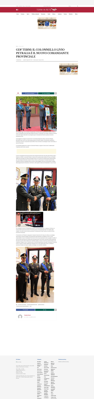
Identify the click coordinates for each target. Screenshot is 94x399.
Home (17, 14)
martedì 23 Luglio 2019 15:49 (27, 59)
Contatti (17, 6)
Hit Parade (46, 381)
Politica (52, 372)
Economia (43, 14)
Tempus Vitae (53, 395)
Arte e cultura (39, 372)
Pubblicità (20, 6)
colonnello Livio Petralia (22, 304)
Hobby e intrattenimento (47, 385)
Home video (46, 387)
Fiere (45, 376)
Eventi (45, 373)
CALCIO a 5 (39, 384)
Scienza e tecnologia (53, 387)
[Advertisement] (47, 2)
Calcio (38, 382)
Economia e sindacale (46, 371)
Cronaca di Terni (21, 46)
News (52, 366)
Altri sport (39, 361)
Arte (38, 367)
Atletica (38, 375)
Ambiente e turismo (39, 365)
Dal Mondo (46, 364)
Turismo (65, 14)
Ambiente (60, 14)
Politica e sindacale (35, 14)
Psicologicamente (54, 376)
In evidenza (46, 397)
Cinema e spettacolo (39, 386)
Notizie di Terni (54, 367)
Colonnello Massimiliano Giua (32, 304)
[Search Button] (77, 6)
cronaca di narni (39, 396)
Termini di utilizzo (27, 6)
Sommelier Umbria (53, 390)
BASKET (38, 380)
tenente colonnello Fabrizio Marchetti (23, 306)
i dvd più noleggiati (46, 391)
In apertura (46, 396)
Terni (30, 306)
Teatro (52, 393)
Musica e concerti (52, 364)
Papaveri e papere (53, 370)
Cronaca (22, 14)
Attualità (38, 377)
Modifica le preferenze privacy (63, 361)
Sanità (49, 14)
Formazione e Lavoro (46, 379)
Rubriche (70, 14)
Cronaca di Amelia (39, 393)
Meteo (76, 14)
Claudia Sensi (19, 59)
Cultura (53, 14)
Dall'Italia (45, 366)
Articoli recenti (36, 59)
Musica (52, 361)
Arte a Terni (39, 369)
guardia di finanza (41, 304)
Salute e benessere (53, 380)
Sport (28, 14)
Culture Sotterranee (46, 362)
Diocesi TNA (46, 367)
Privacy (24, 6)
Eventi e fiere (46, 375)
